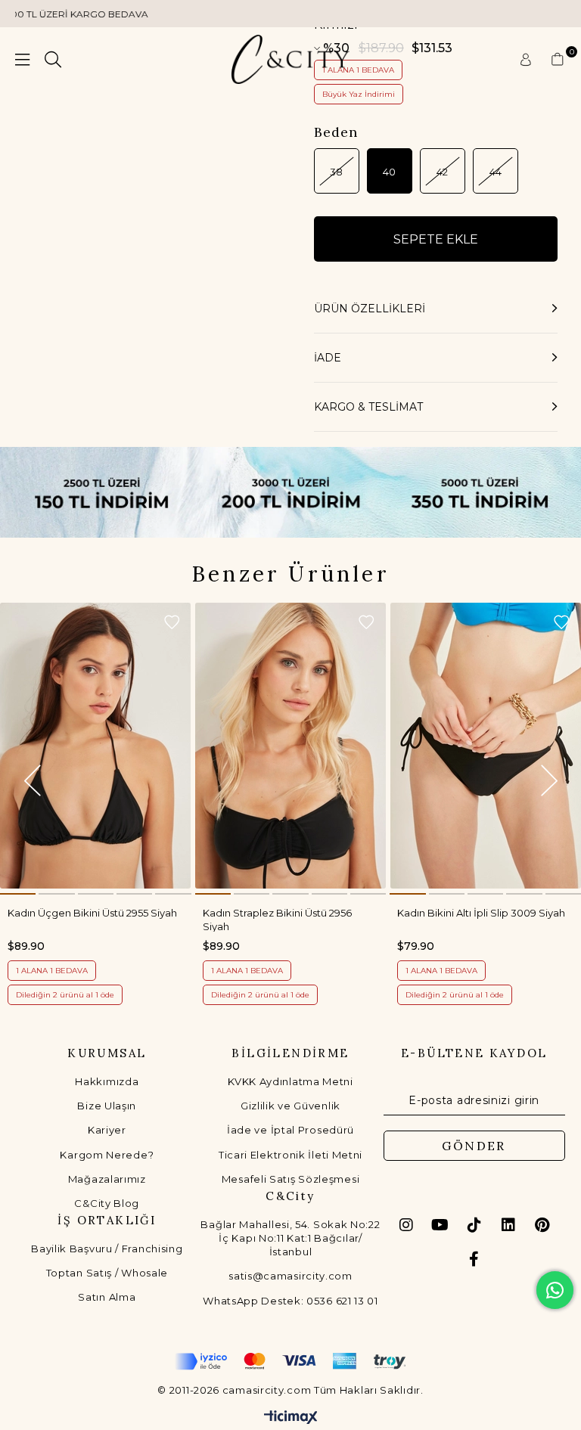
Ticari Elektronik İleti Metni (290, 1155)
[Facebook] (474, 1259)
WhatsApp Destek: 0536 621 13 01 (290, 1301)
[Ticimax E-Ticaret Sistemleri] (291, 1418)
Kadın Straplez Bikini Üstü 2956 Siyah (277, 919)
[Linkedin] (508, 1225)
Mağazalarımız (107, 1179)
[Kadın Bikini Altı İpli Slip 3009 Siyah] (485, 746)
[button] (18, 894)
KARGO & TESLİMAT (368, 407)
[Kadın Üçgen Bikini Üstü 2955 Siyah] (95, 746)
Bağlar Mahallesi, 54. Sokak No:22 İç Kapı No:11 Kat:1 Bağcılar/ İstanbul (290, 1238)
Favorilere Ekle (172, 622)
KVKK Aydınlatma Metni (290, 1081)
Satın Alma (106, 1297)
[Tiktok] (474, 1225)
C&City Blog (106, 1203)
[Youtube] (440, 1225)
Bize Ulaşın (106, 1106)
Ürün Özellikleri (369, 308)
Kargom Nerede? (107, 1155)
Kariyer (107, 1130)
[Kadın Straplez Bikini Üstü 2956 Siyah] (291, 746)
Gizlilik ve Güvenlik (290, 1106)
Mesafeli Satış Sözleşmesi (291, 1179)
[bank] (290, 1361)
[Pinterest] (542, 1225)
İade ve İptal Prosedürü (290, 1130)
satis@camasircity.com (290, 1276)
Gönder (473, 1145)
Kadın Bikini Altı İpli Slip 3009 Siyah (481, 913)
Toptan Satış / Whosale (107, 1273)
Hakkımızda (106, 1081)
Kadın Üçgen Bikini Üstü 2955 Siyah (92, 913)
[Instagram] (406, 1225)
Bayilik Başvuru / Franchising (106, 1248)
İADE (327, 357)
